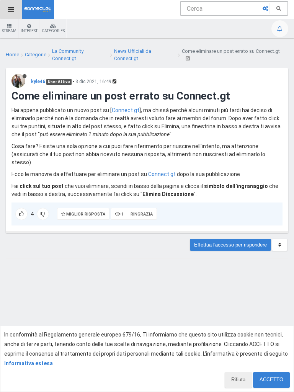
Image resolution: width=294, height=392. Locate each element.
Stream (9, 31)
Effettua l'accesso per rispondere (230, 245)
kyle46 (38, 81)
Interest (29, 31)
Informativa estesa (28, 363)
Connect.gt (125, 110)
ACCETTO (271, 379)
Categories (53, 31)
